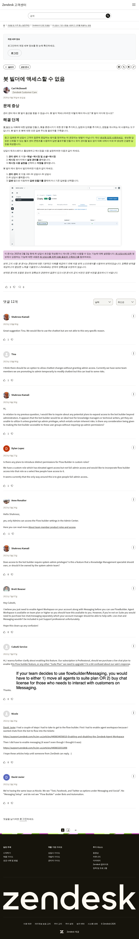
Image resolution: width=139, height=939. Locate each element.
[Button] (6, 287)
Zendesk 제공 (73, 932)
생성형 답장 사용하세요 (111, 137)
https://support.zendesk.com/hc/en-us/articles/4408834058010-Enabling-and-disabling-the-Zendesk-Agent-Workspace (63, 736)
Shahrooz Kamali (20, 316)
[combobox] (103, 302)
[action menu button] (133, 316)
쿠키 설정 (69, 924)
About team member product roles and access (51, 527)
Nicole (14, 713)
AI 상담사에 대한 (124, 253)
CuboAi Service (19, 646)
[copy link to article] (133, 67)
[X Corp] (124, 67)
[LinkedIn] (119, 67)
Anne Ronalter (18, 500)
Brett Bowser (18, 589)
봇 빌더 (6, 127)
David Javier (9, 727)
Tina (13, 354)
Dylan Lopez (17, 448)
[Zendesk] (69, 897)
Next (75, 830)
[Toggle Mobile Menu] (134, 5)
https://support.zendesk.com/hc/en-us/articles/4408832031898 (35, 747)
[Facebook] (129, 67)
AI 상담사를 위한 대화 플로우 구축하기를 (59, 256)
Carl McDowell (19, 88)
